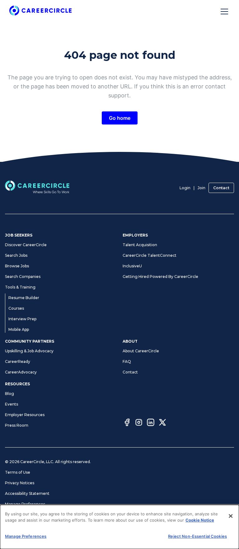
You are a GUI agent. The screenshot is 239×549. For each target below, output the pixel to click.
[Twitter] (162, 423)
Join (201, 187)
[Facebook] (127, 423)
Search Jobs (16, 255)
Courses (16, 308)
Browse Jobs (17, 266)
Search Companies (22, 276)
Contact (221, 187)
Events (11, 404)
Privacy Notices (19, 483)
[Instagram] (138, 423)
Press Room (16, 425)
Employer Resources (25, 414)
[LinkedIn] (150, 423)
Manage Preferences (25, 504)
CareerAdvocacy (21, 372)
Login (185, 187)
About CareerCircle (141, 351)
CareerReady (17, 361)
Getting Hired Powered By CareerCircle (160, 276)
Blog (9, 393)
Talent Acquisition (140, 244)
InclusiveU (132, 266)
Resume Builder (23, 297)
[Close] (230, 516)
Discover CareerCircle (26, 244)
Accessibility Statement (27, 493)
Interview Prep (22, 319)
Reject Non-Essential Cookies (197, 536)
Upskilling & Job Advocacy (29, 351)
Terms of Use (17, 472)
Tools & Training (20, 287)
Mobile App (18, 329)
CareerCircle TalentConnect (149, 255)
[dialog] (119, 527)
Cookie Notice (199, 520)
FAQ (127, 361)
